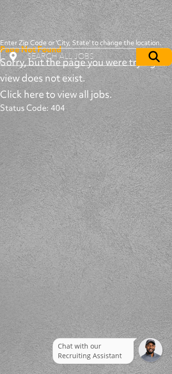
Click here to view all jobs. (56, 94)
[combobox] (86, 57)
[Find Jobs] (154, 57)
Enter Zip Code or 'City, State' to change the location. (80, 42)
